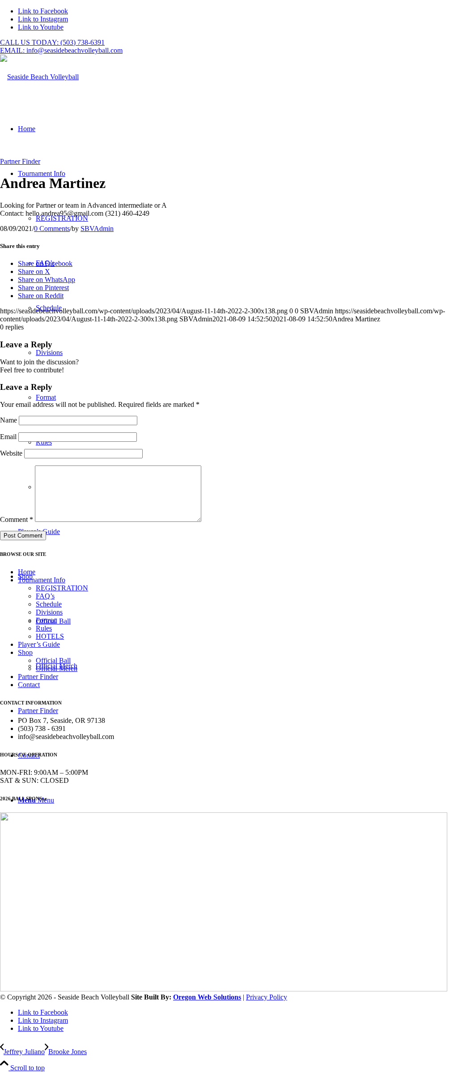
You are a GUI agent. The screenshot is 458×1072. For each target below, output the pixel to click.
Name (8, 420)
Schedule (49, 604)
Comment (16, 519)
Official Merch (56, 668)
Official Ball (53, 660)
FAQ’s (45, 596)
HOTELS (50, 636)
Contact (29, 684)
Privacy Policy (266, 997)
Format (46, 620)
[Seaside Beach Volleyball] (39, 77)
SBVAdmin (97, 228)
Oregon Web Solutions (207, 997)
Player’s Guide (39, 644)
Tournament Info (41, 580)
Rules (44, 628)
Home (26, 572)
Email (8, 436)
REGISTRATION (62, 588)
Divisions (49, 612)
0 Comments (52, 228)
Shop (25, 652)
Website (11, 453)
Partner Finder (20, 161)
